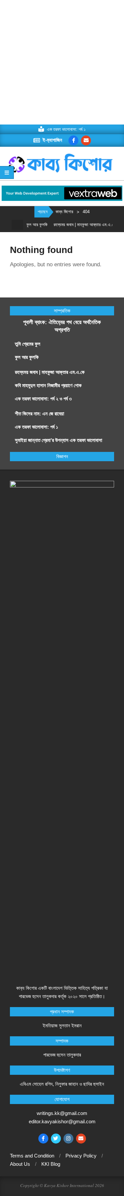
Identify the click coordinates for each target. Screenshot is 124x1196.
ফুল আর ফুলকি (31, 224)
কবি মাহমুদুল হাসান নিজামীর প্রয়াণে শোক (48, 385)
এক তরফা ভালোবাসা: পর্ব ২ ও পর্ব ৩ (43, 398)
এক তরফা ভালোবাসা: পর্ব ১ (36, 427)
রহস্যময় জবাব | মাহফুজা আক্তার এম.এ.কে (79, 224)
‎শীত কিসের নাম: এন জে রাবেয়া (40, 413)
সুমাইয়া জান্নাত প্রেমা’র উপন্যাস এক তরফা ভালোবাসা (58, 440)
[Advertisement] (62, 62)
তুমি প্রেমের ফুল (27, 344)
